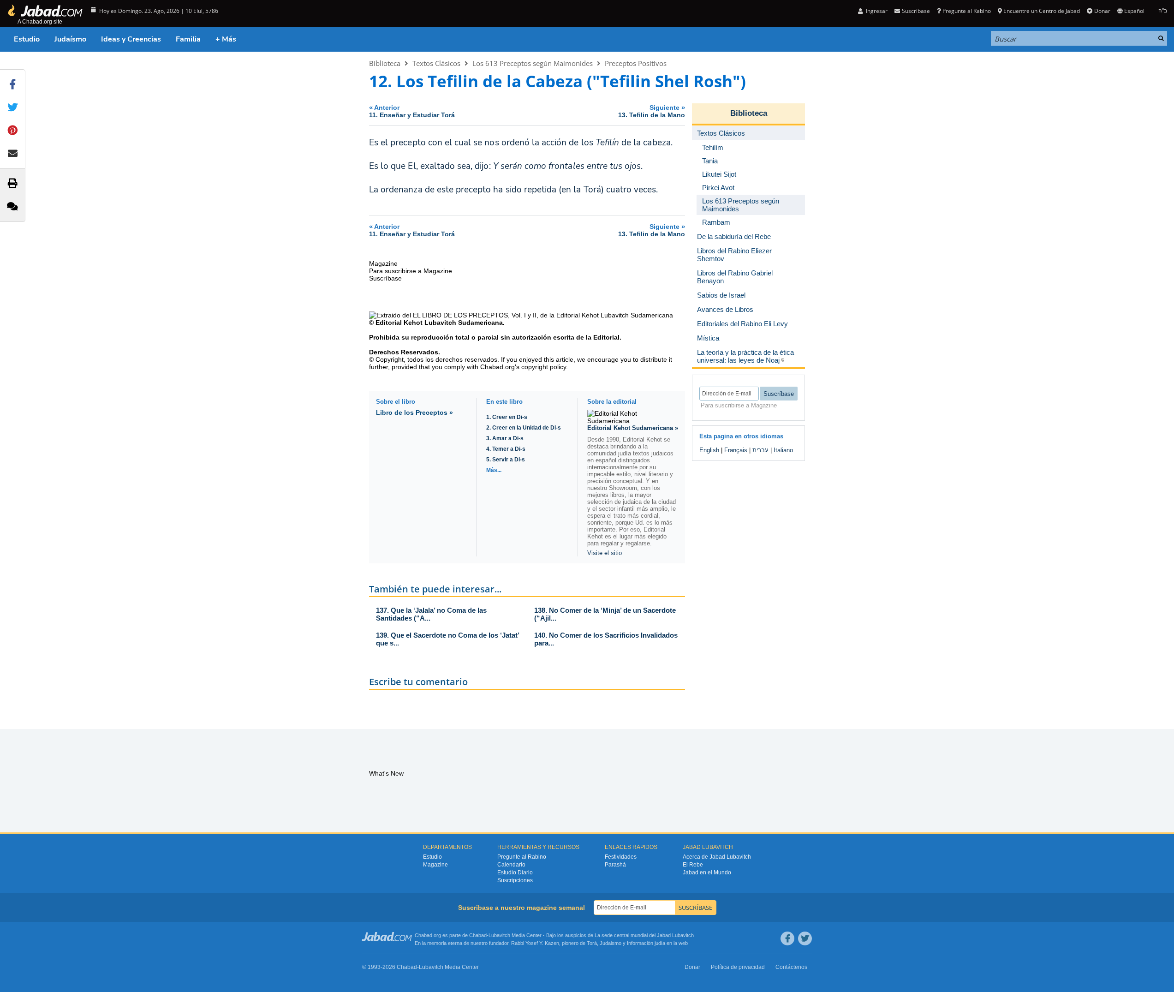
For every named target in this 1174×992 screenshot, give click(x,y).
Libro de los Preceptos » (414, 412)
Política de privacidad (738, 967)
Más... (493, 470)
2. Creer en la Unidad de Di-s (523, 427)
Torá (592, 943)
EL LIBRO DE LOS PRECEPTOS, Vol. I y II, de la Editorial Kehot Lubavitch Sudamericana (543, 315)
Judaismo (610, 943)
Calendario (511, 864)
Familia (188, 39)
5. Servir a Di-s (505, 459)
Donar (1102, 11)
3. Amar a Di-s (505, 438)
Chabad (478, 935)
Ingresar (876, 11)
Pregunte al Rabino (966, 11)
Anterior (412, 111)
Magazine (435, 864)
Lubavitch (499, 935)
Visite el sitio (604, 553)
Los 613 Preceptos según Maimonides (532, 63)
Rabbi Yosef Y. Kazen (535, 943)
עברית (760, 450)
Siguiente (651, 111)
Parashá (615, 864)
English (709, 450)
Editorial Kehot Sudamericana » (632, 427)
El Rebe (693, 864)
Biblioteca (384, 63)
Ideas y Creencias (131, 39)
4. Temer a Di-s (505, 449)
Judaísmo (70, 39)
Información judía (647, 943)
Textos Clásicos (436, 63)
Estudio (27, 39)
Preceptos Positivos (636, 63)
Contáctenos (791, 967)
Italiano (783, 450)
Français (735, 450)
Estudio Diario (515, 872)
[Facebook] (787, 938)
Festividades (621, 857)
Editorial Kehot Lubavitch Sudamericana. (440, 322)
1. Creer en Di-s (506, 417)
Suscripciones (515, 880)
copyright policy (543, 367)
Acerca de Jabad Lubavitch (717, 857)
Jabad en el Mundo (707, 872)
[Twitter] (805, 938)
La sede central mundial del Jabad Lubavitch (644, 935)
